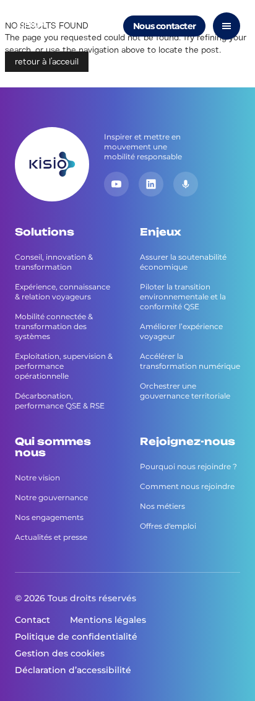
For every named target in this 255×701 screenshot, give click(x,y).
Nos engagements (49, 517)
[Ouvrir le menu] (226, 26)
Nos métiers (162, 506)
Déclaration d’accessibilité (73, 670)
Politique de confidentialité (76, 636)
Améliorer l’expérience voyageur (181, 331)
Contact (32, 619)
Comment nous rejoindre (187, 486)
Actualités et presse (51, 537)
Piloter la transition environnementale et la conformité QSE (183, 296)
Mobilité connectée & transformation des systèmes (54, 326)
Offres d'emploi (168, 526)
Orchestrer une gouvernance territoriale (185, 390)
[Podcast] (185, 184)
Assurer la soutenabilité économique (183, 261)
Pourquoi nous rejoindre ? (188, 466)
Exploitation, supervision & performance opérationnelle (64, 366)
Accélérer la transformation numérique (190, 361)
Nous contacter (164, 26)
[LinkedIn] (151, 184)
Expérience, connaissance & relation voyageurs (62, 291)
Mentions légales (108, 619)
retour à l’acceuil (47, 61)
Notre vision (37, 477)
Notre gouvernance (51, 497)
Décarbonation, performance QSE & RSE (60, 400)
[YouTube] (116, 184)
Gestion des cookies (60, 653)
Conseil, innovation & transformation (54, 261)
